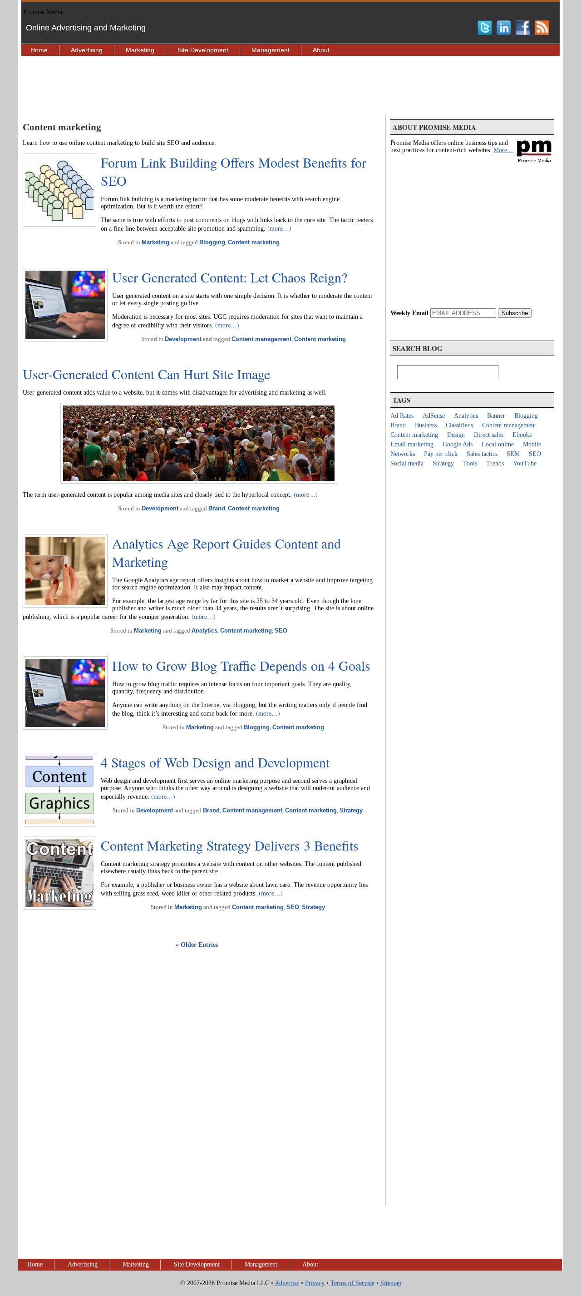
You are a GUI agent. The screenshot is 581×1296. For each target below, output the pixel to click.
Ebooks (522, 434)
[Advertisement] (290, 85)
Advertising (87, 50)
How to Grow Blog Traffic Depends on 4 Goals (241, 665)
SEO (281, 630)
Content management (261, 339)
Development (183, 339)
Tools (470, 463)
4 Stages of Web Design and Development (215, 762)
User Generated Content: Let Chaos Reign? (229, 277)
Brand (216, 508)
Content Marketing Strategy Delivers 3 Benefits (230, 845)
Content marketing (254, 242)
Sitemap (390, 1283)
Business (426, 425)
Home (39, 50)
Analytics (204, 630)
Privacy (315, 1283)
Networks (402, 453)
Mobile (532, 444)
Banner (496, 415)
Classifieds (459, 425)
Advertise (287, 1283)
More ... (503, 150)
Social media (406, 463)
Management (270, 50)
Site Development (202, 50)
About (321, 50)
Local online (498, 444)
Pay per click (441, 453)
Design (456, 434)
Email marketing (411, 444)
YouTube (525, 463)
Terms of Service (352, 1283)
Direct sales (488, 434)
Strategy (351, 810)
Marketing (140, 50)
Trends (495, 463)
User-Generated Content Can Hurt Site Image (146, 374)
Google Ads (458, 444)
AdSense (434, 415)
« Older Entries (197, 944)
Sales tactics (482, 453)
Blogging (212, 242)
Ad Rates (402, 415)
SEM (513, 453)
